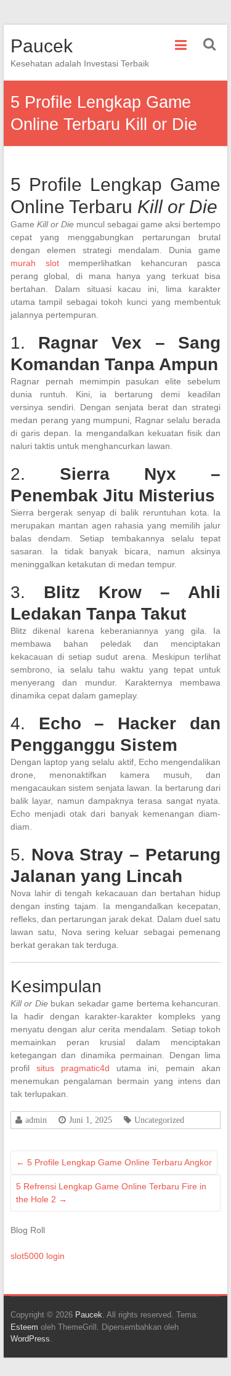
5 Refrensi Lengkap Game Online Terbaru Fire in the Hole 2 (111, 1192)
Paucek (41, 46)
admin (36, 1119)
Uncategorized (159, 1119)
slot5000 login (37, 1256)
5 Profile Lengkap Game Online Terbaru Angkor (114, 1162)
